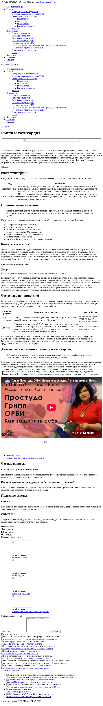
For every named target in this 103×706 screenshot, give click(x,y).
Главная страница (14, 7)
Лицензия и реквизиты (22, 38)
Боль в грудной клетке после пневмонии (25, 458)
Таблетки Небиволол (21, 557)
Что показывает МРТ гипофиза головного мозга (28, 696)
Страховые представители (24, 50)
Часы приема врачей (21, 36)
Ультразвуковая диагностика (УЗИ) (28, 14)
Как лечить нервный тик (17, 692)
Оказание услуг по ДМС (23, 40)
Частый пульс (18, 575)
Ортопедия (22, 21)
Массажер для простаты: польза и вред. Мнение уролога (27, 649)
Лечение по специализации (24, 16)
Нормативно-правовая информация (28, 48)
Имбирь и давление (21, 593)
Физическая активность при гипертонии (30, 611)
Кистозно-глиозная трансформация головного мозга (25, 668)
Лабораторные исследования (25, 11)
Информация (12, 31)
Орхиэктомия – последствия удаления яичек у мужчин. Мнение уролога (34, 663)
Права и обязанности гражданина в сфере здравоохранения (39, 45)
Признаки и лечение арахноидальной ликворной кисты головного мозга (39, 677)
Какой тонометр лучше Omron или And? (19, 653)
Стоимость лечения (21, 33)
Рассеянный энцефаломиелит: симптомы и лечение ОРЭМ (33, 687)
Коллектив (11, 55)
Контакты (10, 57)
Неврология (22, 19)
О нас (14, 52)
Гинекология (23, 23)
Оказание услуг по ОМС (23, 43)
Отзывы (10, 60)
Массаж (15, 28)
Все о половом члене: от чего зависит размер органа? (25, 658)
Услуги (9, 9)
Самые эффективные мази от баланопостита (21, 644)
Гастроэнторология (26, 26)
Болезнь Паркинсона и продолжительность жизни (29, 682)
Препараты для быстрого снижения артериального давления (29, 639)
